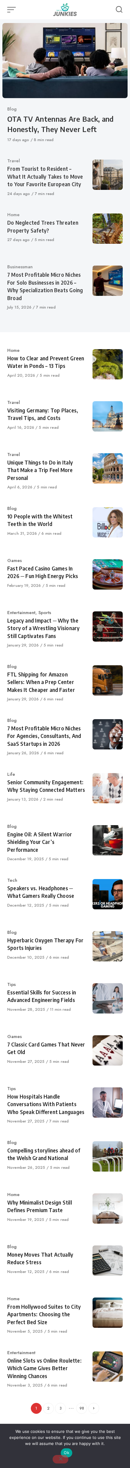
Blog (12, 109)
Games (14, 560)
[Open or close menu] (12, 10)
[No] (60, 1459)
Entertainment (21, 612)
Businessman (20, 266)
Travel (13, 160)
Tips (11, 984)
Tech (12, 880)
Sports (44, 612)
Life (11, 774)
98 (82, 1408)
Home (13, 214)
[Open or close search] (119, 10)
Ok (66, 1452)
